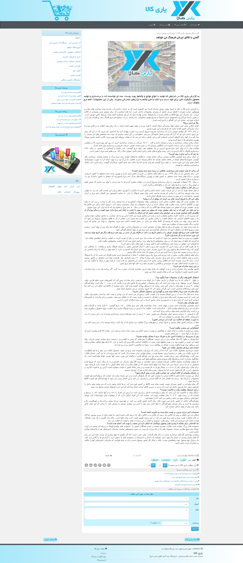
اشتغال (155, 460)
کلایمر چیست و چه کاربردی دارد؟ (70, 92)
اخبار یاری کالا (191, 539)
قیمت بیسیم (75, 75)
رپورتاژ (76, 192)
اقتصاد (149, 109)
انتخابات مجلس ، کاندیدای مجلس (66, 52)
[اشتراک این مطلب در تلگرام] (95, 465)
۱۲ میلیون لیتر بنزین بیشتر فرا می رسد (68, 119)
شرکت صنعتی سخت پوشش (68, 61)
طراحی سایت (74, 66)
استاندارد (180, 294)
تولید (59, 186)
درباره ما (103, 553)
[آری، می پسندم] (165, 465)
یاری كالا (156, 9)
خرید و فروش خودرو (71, 57)
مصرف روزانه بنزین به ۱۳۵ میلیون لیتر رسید (185, 477)
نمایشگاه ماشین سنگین (70, 80)
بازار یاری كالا (163, 24)
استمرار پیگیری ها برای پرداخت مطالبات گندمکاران (65, 103)
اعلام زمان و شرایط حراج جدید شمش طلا (186, 484)
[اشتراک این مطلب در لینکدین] (91, 465)
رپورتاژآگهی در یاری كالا (98, 556)
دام (65, 186)
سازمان (87, 314)
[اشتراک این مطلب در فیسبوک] (109, 465)
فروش (151, 24)
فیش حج (76, 70)
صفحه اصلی (194, 24)
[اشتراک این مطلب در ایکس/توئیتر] (104, 465)
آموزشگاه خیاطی (73, 47)
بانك (59, 192)
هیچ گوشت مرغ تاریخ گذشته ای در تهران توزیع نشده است (181, 473)
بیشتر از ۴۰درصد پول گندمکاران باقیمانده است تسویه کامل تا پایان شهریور (176, 481)
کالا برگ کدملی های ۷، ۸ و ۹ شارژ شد (69, 116)
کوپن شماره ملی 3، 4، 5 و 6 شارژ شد (69, 96)
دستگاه (190, 176)
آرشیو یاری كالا (101, 560)
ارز (175, 460)
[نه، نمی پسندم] (153, 465)
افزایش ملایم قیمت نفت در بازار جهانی (69, 123)
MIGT (77, 38)
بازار (72, 186)
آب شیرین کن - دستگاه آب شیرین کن (64, 43)
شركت (125, 117)
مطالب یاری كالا (179, 24)
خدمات (171, 367)
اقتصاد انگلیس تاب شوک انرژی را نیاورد (68, 99)
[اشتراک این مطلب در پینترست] (100, 465)
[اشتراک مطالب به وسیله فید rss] (86, 465)
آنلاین (183, 460)
